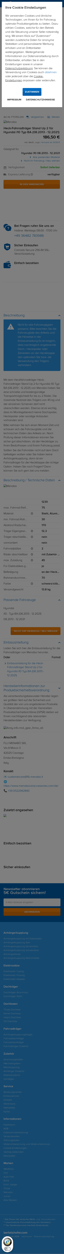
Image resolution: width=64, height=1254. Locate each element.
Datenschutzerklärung (19, 68)
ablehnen (51, 72)
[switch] (7, 1249)
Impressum (14, 99)
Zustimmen (32, 92)
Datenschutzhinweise (40, 99)
